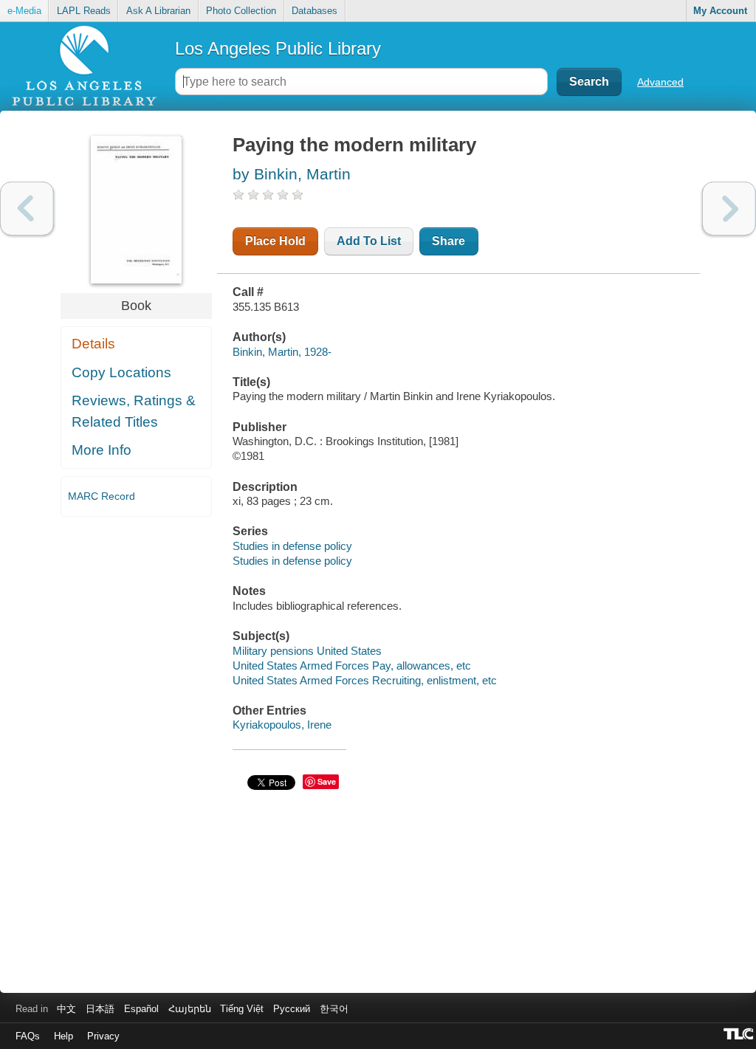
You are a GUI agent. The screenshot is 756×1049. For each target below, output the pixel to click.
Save (326, 781)
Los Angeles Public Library (278, 48)
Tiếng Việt (242, 1008)
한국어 (334, 1008)
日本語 (100, 1008)
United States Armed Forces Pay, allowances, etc (352, 665)
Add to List (369, 241)
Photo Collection (241, 10)
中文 (66, 1008)
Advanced (660, 82)
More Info (101, 450)
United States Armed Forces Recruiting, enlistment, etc (365, 680)
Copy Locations (121, 372)
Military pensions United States (307, 650)
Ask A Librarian (158, 10)
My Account (720, 10)
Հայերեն (189, 1008)
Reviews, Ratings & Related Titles (134, 411)
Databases (314, 10)
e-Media (24, 10)
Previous (27, 208)
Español (141, 1008)
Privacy (103, 1036)
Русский (291, 1008)
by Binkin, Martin (292, 173)
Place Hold (275, 241)
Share (448, 241)
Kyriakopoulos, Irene (282, 724)
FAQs (28, 1036)
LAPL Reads (84, 10)
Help (63, 1036)
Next (729, 208)
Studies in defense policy (292, 546)
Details (93, 343)
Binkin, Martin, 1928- (282, 351)
